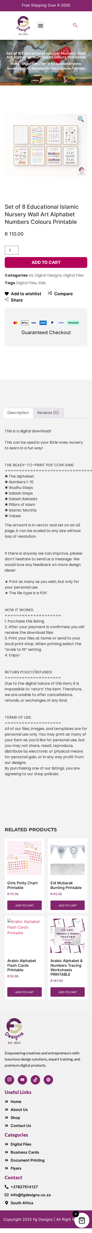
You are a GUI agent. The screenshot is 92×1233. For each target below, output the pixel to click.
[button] (40, 25)
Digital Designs (48, 275)
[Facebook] (9, 1080)
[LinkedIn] (48, 1080)
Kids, (42, 283)
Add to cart (46, 262)
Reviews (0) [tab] (48, 412)
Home (15, 64)
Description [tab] (18, 412)
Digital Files (30, 64)
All (31, 275)
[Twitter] (35, 1080)
